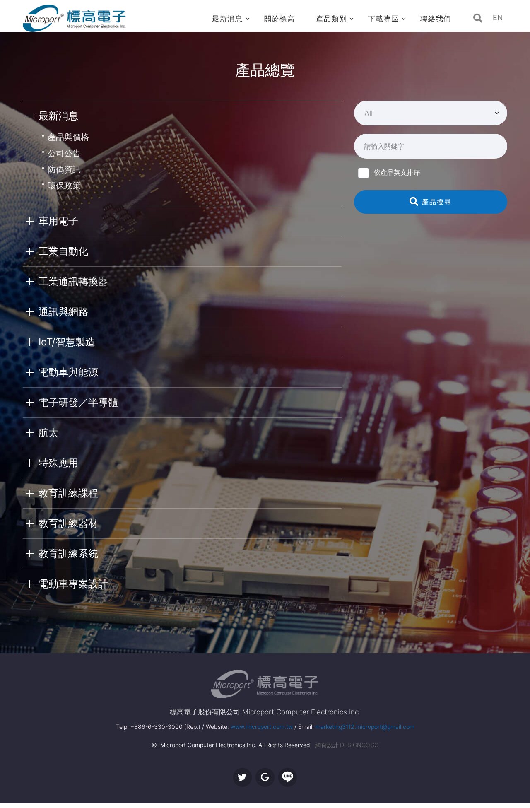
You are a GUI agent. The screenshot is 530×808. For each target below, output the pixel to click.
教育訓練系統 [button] (68, 554)
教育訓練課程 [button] (68, 493)
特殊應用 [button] (58, 463)
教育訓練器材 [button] (68, 523)
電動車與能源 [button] (68, 372)
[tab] (182, 116)
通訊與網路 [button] (63, 312)
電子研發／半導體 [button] (78, 402)
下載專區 (383, 18)
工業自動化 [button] (63, 251)
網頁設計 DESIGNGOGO (347, 744)
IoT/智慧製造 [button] (67, 342)
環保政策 (64, 186)
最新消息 (227, 18)
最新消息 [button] (58, 116)
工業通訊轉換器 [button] (73, 281)
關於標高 (279, 18)
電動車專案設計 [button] (73, 584)
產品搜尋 (435, 202)
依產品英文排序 (397, 172)
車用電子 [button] (58, 221)
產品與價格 (68, 137)
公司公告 (64, 153)
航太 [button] (48, 433)
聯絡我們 (435, 18)
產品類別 (331, 18)
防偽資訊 (64, 169)
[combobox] (430, 113)
